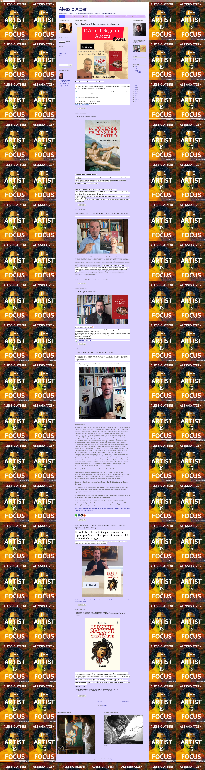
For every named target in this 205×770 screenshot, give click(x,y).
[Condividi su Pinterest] (85, 108)
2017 (136, 93)
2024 (136, 79)
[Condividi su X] (82, 108)
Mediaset (61, 55)
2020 (136, 87)
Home (62, 16)
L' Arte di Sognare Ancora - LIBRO (86, 292)
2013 (136, 101)
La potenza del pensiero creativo (85, 116)
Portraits (85, 16)
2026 (136, 66)
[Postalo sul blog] (80, 108)
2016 (136, 95)
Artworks (69, 16)
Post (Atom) (104, 705)
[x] (81, 515)
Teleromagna (141, 16)
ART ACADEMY (62, 58)
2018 (136, 91)
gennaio (138, 68)
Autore (60, 51)
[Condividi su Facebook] (83, 108)
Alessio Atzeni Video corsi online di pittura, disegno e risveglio (65, 82)
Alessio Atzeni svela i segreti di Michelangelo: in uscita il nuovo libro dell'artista (101, 213)
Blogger (111, 759)
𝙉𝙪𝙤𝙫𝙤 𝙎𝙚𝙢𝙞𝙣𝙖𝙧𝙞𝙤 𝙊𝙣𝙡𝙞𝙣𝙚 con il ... (138, 72)
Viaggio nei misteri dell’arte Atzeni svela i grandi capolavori (95, 352)
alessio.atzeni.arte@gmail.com (82, 104)
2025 (136, 77)
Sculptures (100, 16)
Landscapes (77, 16)
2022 (136, 83)
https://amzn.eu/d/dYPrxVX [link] (85, 340)
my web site (61, 48)
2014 (136, 99)
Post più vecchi (125, 701)
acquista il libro (62, 53)
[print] (84, 515)
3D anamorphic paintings (119, 16)
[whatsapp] (76, 515)
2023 (136, 81)
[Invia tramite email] (79, 108)
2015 (136, 97)
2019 (136, 89)
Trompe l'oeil (131, 16)
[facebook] (79, 515)
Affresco (108, 16)
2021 (136, 85)
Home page (99, 701)
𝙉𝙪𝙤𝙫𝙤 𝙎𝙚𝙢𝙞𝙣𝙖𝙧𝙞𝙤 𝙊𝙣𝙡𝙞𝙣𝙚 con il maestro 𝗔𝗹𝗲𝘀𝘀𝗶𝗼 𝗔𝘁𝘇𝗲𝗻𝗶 (97, 24)
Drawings (92, 16)
